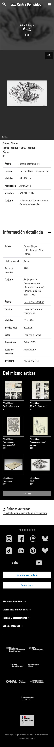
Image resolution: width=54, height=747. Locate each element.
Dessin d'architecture (29, 163)
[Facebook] (21, 539)
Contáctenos (27, 585)
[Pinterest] (33, 551)
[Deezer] (45, 551)
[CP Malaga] (35, 668)
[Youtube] (39, 563)
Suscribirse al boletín (27, 574)
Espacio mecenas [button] (11, 625)
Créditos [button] (5, 137)
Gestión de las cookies (27, 738)
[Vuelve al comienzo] (47, 740)
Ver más (27, 493)
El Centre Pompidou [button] (13, 601)
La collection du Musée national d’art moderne (25, 512)
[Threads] (33, 539)
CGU (32, 735)
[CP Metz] (19, 668)
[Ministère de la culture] (27, 720)
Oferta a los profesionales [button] (15, 609)
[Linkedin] (21, 551)
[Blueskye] (45, 539)
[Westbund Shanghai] (39, 684)
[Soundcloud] (15, 563)
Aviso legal (9, 735)
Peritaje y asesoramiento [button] (15, 617)
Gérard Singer (10, 143)
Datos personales (41, 735)
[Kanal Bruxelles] (18, 684)
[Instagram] (9, 539)
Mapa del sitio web (22, 735)
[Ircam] (38, 651)
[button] (27, 232)
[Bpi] (17, 651)
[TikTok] (9, 551)
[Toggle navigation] (49, 4)
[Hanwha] (27, 701)
